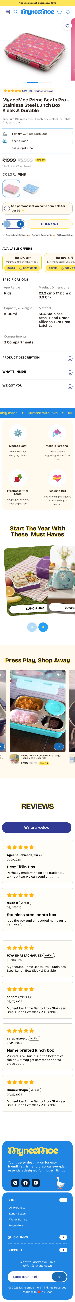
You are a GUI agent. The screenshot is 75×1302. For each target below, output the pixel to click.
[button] (13, 91)
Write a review (36, 827)
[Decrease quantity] (7, 224)
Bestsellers (16, 1225)
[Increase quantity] (20, 224)
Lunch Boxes (17, 1213)
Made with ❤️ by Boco (37, 1292)
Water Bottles (18, 1219)
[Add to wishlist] (67, 25)
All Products (17, 1207)
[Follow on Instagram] (15, 1183)
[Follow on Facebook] (25, 1183)
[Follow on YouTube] (36, 1183)
